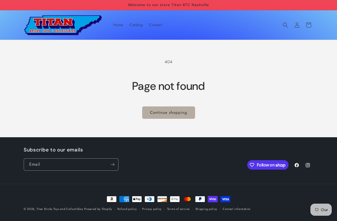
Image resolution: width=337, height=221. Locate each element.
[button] (285, 25)
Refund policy (127, 209)
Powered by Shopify (98, 209)
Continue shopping (168, 112)
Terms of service (178, 209)
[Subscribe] (112, 164)
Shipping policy (206, 209)
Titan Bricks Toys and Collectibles (60, 209)
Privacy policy (152, 209)
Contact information (237, 209)
